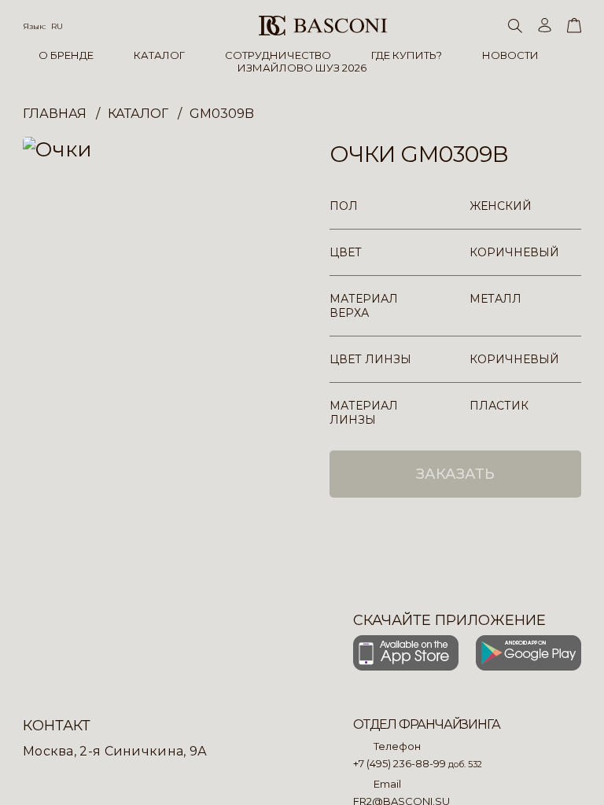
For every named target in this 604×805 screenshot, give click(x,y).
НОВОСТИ (510, 55)
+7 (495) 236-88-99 (399, 763)
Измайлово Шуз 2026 (302, 67)
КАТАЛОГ (159, 55)
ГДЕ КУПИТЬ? (406, 55)
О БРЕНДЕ (66, 55)
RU (57, 26)
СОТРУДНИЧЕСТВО (278, 55)
